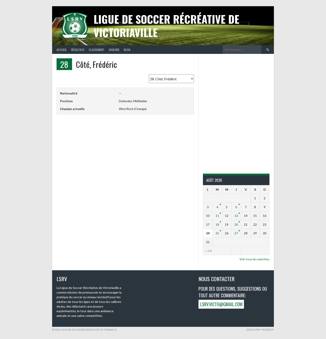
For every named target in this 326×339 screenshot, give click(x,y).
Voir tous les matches (254, 259)
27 (236, 233)
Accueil (62, 49)
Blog (127, 49)
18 (217, 224)
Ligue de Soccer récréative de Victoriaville (166, 25)
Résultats (77, 49)
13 (236, 216)
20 (236, 224)
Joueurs (114, 49)
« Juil (208, 251)
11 (217, 216)
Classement (96, 49)
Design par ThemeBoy (260, 329)
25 (217, 233)
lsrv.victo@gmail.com (221, 304)
